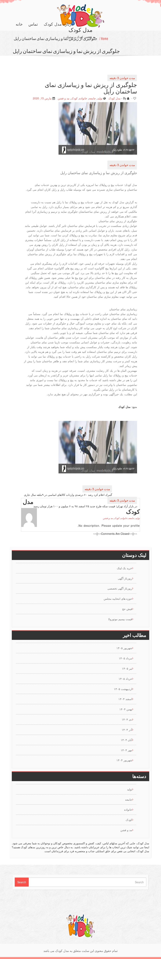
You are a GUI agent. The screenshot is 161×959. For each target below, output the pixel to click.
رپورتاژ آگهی (125, 578)
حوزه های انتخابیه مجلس (118, 599)
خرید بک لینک (124, 568)
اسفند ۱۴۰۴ (125, 699)
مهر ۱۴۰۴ (126, 750)
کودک (74, 98)
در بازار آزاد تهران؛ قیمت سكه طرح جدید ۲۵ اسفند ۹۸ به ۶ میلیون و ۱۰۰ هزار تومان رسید (85, 506)
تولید (99, 98)
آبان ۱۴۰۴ (126, 740)
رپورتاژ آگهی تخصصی (119, 588)
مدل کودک (114, 98)
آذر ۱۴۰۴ (127, 730)
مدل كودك (124, 406)
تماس (33, 24)
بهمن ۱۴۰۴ (125, 709)
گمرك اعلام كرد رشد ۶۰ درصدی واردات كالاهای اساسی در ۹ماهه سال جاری (68, 494)
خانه (19, 24)
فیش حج (127, 609)
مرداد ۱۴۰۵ (125, 658)
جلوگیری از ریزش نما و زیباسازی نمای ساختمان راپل (55, 38)
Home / (103, 38)
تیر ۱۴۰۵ (127, 668)
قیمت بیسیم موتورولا (120, 619)
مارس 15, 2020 (42, 98)
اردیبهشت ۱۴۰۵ (123, 689)
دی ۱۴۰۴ (127, 719)
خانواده (83, 98)
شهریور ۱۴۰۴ (124, 760)
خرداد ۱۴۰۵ (125, 679)
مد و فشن (64, 98)
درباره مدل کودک (58, 24)
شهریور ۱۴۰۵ (124, 648)
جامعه (92, 98)
